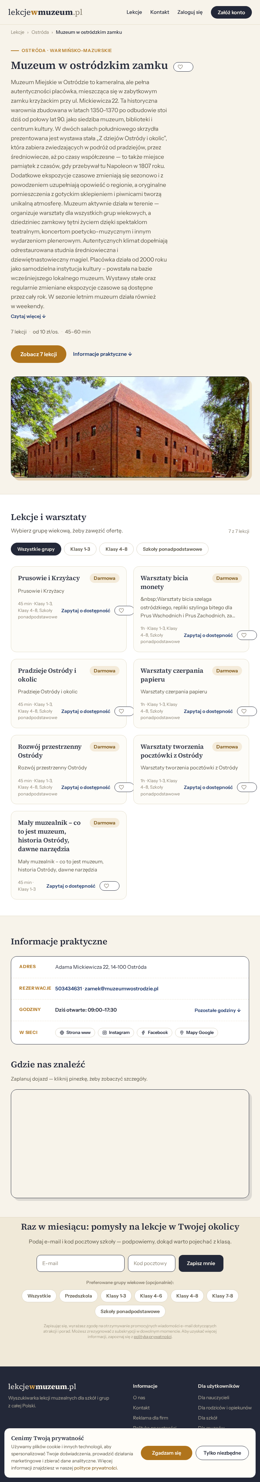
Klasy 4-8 (116, 549)
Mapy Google (200, 1032)
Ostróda (40, 32)
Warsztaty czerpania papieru (171, 675)
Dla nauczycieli (213, 1397)
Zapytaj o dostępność (85, 611)
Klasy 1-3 (80, 549)
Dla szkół (207, 1418)
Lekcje (134, 12)
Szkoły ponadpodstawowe (172, 549)
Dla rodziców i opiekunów (225, 1408)
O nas (139, 1397)
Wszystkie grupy (36, 549)
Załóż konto (231, 12)
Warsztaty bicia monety (164, 582)
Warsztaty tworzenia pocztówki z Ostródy (172, 751)
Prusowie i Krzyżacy (49, 577)
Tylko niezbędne (222, 1453)
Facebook (158, 1032)
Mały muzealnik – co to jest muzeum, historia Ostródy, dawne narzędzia (49, 835)
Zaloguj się (190, 12)
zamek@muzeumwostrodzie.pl (121, 988)
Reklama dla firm (150, 1418)
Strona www (78, 1032)
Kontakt (159, 12)
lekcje (42, 1386)
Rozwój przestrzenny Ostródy (50, 751)
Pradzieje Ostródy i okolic (47, 675)
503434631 (68, 988)
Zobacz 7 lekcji (38, 354)
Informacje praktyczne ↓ (102, 354)
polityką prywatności (153, 1336)
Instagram (119, 1032)
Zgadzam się (166, 1453)
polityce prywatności (95, 1468)
